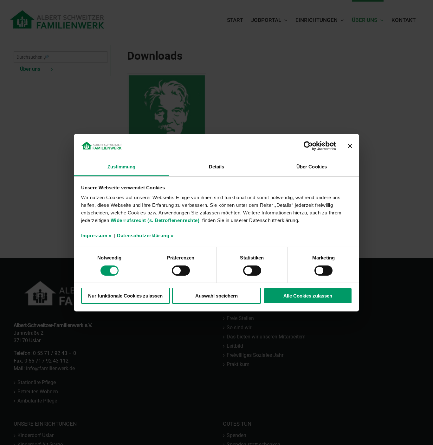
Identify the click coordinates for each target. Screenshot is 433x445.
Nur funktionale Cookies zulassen (125, 295)
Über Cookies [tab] (311, 166)
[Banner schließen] (350, 146)
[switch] (181, 270)
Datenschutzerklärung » (145, 235)
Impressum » (96, 235)
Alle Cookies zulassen (307, 295)
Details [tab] (216, 166)
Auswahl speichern (216, 295)
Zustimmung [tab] (121, 166)
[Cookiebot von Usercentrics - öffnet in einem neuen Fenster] (308, 146)
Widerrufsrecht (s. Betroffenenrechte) (155, 220)
